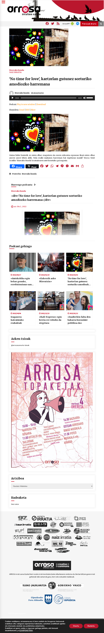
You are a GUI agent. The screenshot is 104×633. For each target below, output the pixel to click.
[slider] (90, 97)
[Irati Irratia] (67, 531)
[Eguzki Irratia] (66, 524)
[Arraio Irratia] (62, 518)
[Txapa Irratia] (71, 543)
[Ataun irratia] (23, 524)
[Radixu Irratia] (42, 543)
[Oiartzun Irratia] (83, 537)
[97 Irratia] (23, 518)
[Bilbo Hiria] (40, 524)
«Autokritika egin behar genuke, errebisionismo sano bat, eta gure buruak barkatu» (22, 281)
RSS (27, 110)
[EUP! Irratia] (20, 531)
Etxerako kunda (16, 70)
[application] (52, 97)
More (33, 110)
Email (21, 110)
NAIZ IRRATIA (15, 72)
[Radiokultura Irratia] (24, 543)
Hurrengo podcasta (21, 184)
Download (41, 104)
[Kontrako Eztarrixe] (39, 537)
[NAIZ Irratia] (61, 537)
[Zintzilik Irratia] (62, 550)
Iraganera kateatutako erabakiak (17, 320)
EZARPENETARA (26, 630)
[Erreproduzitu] (12, 98)
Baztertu (91, 626)
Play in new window (26, 104)
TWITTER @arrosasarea (17, 613)
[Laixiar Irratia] (47, 537)
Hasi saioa (15, 504)
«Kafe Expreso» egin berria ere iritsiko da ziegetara (50, 320)
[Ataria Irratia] (80, 518)
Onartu (76, 626)
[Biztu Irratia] (53, 524)
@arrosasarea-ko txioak (20, 345)
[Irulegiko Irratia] (81, 531)
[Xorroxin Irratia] (43, 550)
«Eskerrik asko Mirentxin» (47, 280)
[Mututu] (84, 98)
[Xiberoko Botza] (83, 543)
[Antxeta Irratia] (42, 518)
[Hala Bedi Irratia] (52, 531)
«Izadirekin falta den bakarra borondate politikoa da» (79, 320)
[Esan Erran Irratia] (82, 524)
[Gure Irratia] (34, 531)
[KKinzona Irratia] (23, 537)
